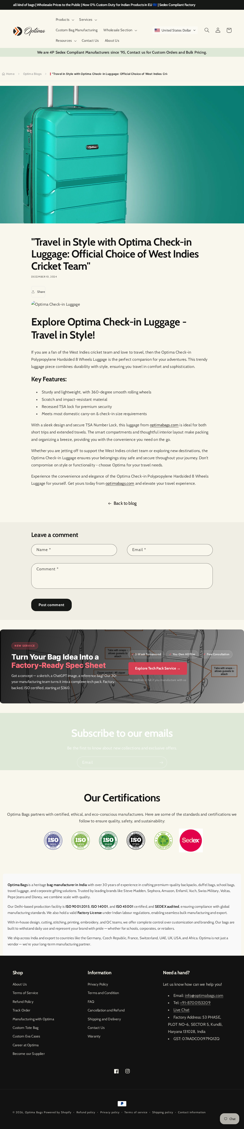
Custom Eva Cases (26, 1036)
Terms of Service (25, 993)
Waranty (94, 1036)
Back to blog (125, 503)
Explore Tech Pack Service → (158, 668)
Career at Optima (26, 1045)
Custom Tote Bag (26, 1028)
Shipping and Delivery (104, 1019)
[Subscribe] (161, 762)
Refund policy (85, 1112)
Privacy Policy (98, 984)
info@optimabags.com (204, 995)
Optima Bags (34, 1112)
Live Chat (181, 1009)
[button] (64, 20)
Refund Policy (23, 1002)
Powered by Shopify (57, 1112)
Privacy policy (110, 1112)
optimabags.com (164, 425)
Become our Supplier (29, 1054)
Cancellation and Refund (106, 1010)
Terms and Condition (103, 993)
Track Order (21, 1010)
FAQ (91, 1002)
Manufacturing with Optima (33, 1019)
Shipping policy (162, 1112)
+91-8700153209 (195, 1002)
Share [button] (41, 292)
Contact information (192, 1112)
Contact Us (96, 1028)
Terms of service (135, 1112)
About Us (20, 984)
